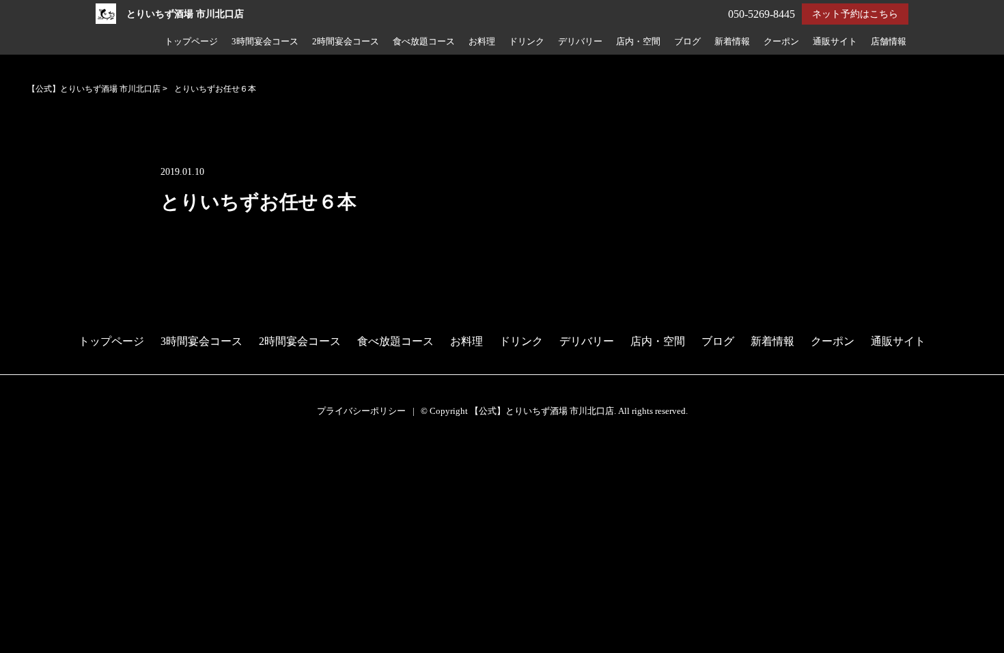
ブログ (687, 41)
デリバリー (580, 41)
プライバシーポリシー (361, 411)
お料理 (482, 41)
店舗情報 (888, 41)
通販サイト (835, 41)
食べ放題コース (424, 41)
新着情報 (732, 41)
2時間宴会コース (345, 41)
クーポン (781, 41)
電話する (27, 473)
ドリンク (526, 41)
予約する (28, 455)
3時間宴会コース (265, 41)
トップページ (191, 41)
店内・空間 (638, 41)
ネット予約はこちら (855, 14)
